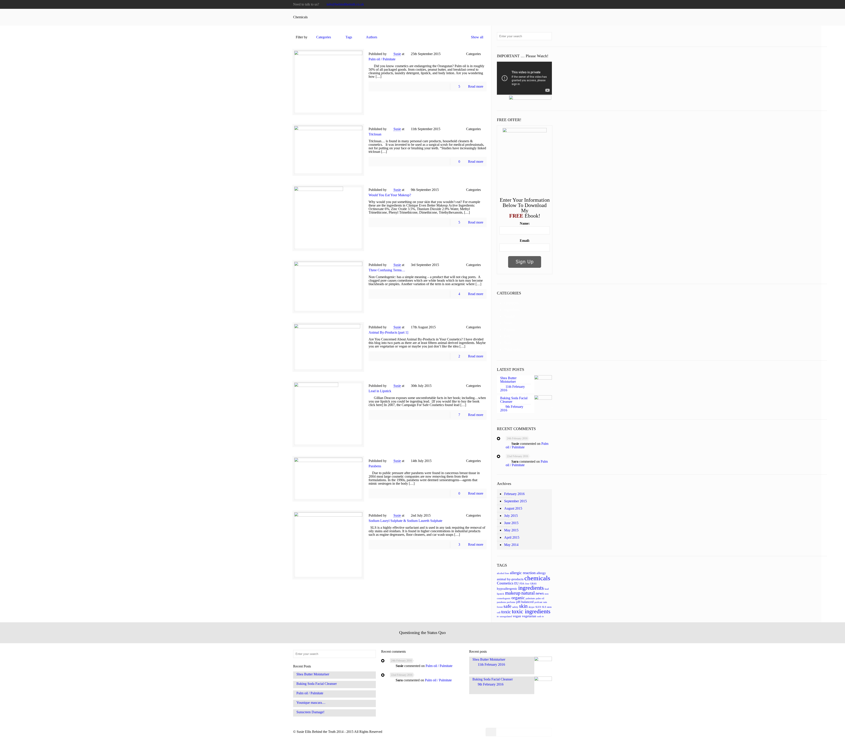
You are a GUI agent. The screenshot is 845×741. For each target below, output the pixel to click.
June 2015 (511, 523)
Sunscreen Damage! (310, 712)
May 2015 (511, 530)
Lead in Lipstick (380, 391)
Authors (371, 37)
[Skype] (508, 4)
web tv (540, 616)
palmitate (530, 598)
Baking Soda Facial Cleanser (316, 684)
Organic (509, 329)
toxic (506, 611)
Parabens (375, 466)
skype (532, 607)
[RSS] (549, 4)
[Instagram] (543, 4)
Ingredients (512, 310)
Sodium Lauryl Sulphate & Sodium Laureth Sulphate (405, 521)
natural (528, 593)
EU (516, 583)
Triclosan (375, 134)
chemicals (537, 578)
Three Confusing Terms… (387, 270)
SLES (538, 607)
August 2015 (513, 508)
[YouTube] (526, 4)
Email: (525, 240)
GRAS (533, 583)
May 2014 (511, 545)
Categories (323, 37)
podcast (538, 602)
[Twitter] (520, 4)
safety (515, 607)
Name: (525, 223)
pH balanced (525, 602)
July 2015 (511, 515)
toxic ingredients (531, 611)
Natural (509, 316)
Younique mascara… (310, 702)
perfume (511, 602)
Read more (475, 86)
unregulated (506, 616)
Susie (397, 54)
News (508, 323)
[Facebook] (514, 4)
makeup (512, 593)
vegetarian (529, 616)
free (527, 583)
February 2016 (514, 494)
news (540, 593)
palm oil (540, 598)
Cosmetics (505, 583)
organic (518, 597)
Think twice (512, 349)
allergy (541, 573)
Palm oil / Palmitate (382, 59)
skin (523, 606)
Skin (507, 343)
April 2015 (511, 537)
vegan (517, 616)
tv (498, 616)
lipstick (500, 594)
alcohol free (503, 573)
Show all (477, 37)
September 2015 (515, 501)
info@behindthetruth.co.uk (345, 4)
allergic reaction (523, 573)
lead (547, 589)
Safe (507, 336)
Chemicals (511, 303)
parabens (501, 602)
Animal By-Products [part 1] (388, 332)
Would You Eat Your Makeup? (390, 195)
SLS (544, 607)
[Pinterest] (537, 4)
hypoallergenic (507, 588)
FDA (522, 583)
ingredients (531, 588)
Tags (348, 37)
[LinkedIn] (531, 4)
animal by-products (510, 579)
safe (507, 606)
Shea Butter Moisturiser (312, 674)
